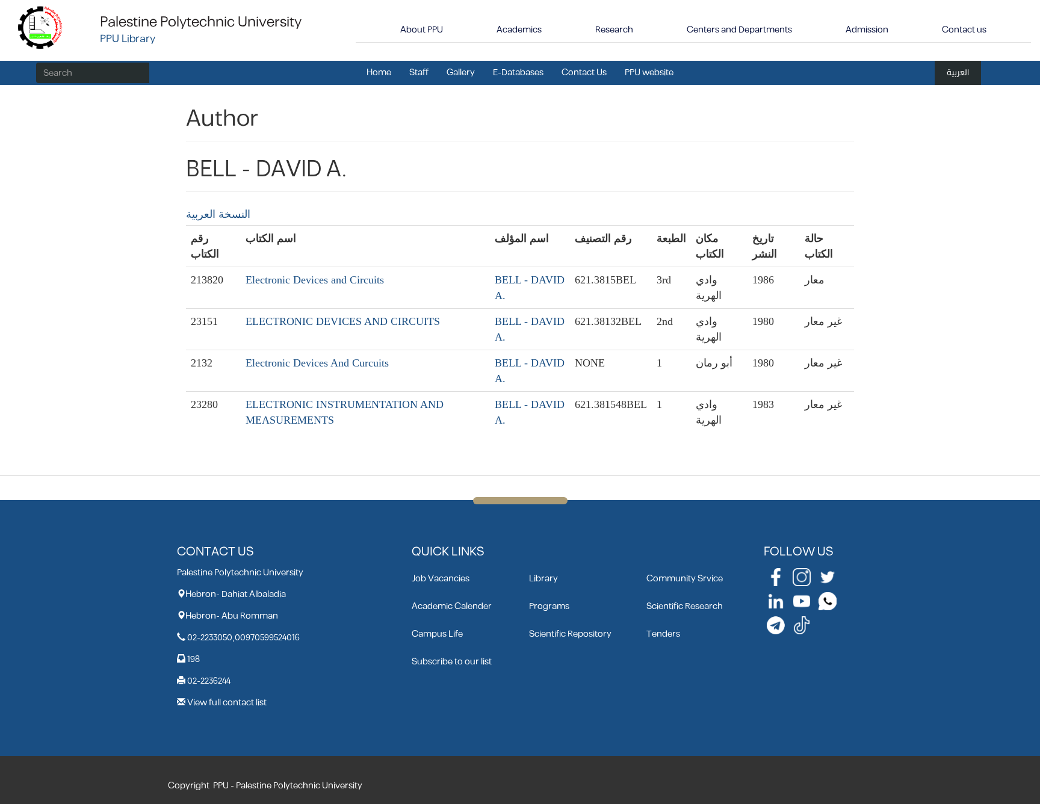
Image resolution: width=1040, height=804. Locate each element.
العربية (958, 72)
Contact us (964, 30)
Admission (867, 30)
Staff (419, 72)
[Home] (40, 27)
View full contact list (227, 703)
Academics (519, 30)
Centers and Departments (739, 30)
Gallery (461, 72)
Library (543, 579)
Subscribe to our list (452, 662)
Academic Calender (452, 606)
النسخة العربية (218, 214)
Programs (549, 606)
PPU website (649, 72)
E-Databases (518, 72)
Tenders (663, 634)
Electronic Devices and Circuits (315, 280)
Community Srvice (684, 579)
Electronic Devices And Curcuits (317, 363)
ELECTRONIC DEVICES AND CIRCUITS (343, 321)
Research (614, 30)
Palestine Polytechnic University (201, 22)
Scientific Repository (570, 634)
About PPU (421, 30)
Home (379, 72)
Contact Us (584, 72)
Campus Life (437, 634)
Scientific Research (684, 606)
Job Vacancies (440, 579)
